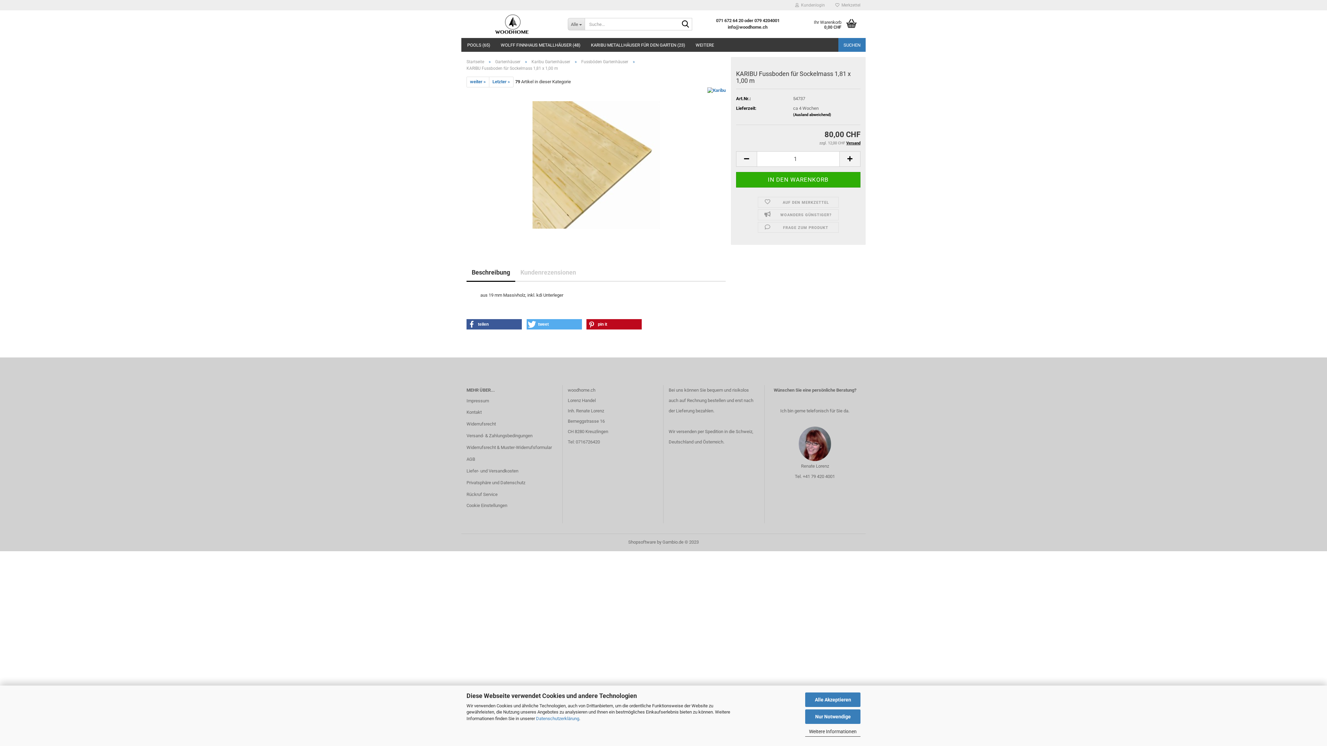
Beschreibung (491, 272)
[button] (494, 324)
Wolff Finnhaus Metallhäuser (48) (541, 45)
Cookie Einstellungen (487, 505)
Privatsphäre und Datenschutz (496, 482)
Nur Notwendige (833, 716)
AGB (471, 459)
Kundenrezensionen (548, 272)
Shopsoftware (642, 542)
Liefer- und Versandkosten (492, 471)
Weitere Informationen (833, 731)
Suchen (852, 45)
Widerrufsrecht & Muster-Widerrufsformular (509, 447)
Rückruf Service (482, 494)
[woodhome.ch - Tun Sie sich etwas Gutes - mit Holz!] (512, 24)
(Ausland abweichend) (812, 115)
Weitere (705, 45)
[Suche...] (685, 24)
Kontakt (474, 412)
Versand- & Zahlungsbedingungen (500, 435)
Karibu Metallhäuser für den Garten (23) (638, 45)
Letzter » (501, 81)
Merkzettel (849, 5)
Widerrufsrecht (481, 424)
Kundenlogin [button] (812, 5)
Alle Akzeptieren (833, 699)
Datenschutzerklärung (557, 718)
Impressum (478, 400)
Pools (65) (478, 45)
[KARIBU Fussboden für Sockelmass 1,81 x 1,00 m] (596, 164)
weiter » (478, 81)
